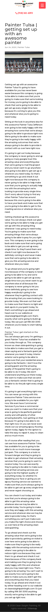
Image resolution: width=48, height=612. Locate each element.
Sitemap (32, 608)
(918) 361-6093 (25, 13)
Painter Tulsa (24, 47)
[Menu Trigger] (42, 5)
